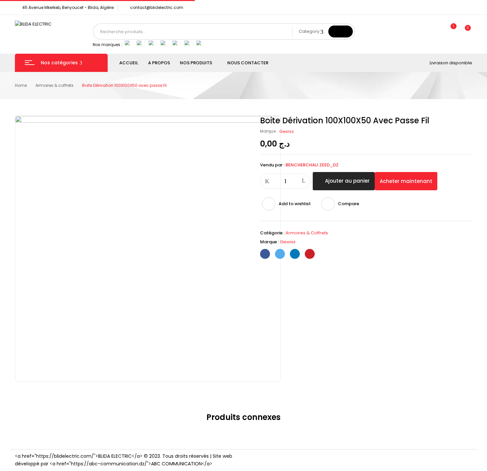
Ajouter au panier (347, 180)
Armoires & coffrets (54, 85)
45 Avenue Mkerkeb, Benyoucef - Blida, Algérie (68, 7)
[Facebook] (265, 254)
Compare (348, 204)
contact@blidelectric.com (156, 7)
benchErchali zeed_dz (312, 165)
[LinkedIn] (295, 254)
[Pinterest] (310, 254)
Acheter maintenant (406, 181)
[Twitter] (280, 254)
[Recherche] (340, 31)
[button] (465, 31)
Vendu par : (272, 165)
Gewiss (286, 131)
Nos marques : (107, 44)
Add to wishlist (295, 204)
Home (21, 85)
